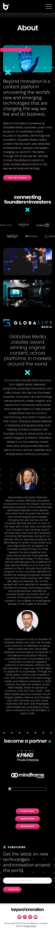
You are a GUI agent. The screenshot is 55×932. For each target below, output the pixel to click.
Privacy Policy (30, 926)
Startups (27, 811)
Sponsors (27, 826)
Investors (27, 819)
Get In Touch (17, 178)
